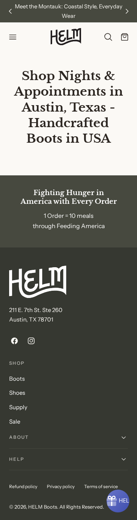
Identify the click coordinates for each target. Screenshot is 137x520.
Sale (14, 421)
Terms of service (101, 486)
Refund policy (23, 486)
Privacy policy (61, 486)
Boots (17, 378)
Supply (18, 407)
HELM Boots (42, 507)
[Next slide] (126, 11)
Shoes (17, 392)
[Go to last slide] (10, 11)
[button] (12, 37)
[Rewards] (118, 501)
